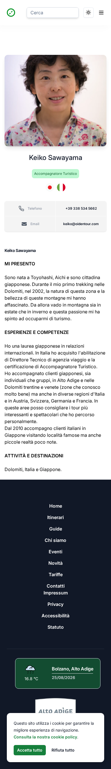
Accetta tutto (29, 750)
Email (34, 224)
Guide (55, 529)
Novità (55, 563)
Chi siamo (55, 540)
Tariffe (56, 574)
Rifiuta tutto (63, 750)
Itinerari (55, 517)
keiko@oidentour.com (81, 224)
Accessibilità (55, 615)
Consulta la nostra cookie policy (45, 736)
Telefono (35, 208)
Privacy (55, 604)
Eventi (55, 551)
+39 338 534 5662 (81, 208)
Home (55, 506)
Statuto (56, 627)
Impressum (56, 593)
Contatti (56, 586)
